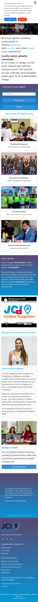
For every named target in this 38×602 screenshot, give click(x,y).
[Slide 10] (31, 515)
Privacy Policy (6, 570)
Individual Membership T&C (11, 567)
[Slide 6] (20, 515)
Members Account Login (9, 561)
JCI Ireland (4, 553)
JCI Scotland (5, 550)
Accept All (11, 19)
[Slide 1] (7, 515)
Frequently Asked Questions (11, 584)
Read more (5, 291)
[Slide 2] (10, 515)
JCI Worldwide (6, 548)
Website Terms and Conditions (12, 564)
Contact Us (5, 586)
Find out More (19, 100)
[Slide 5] (18, 515)
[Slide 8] (26, 515)
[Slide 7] (23, 515)
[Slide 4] (15, 515)
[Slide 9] (28, 515)
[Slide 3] (12, 515)
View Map (19, 107)
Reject (23, 19)
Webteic (23, 598)
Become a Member (19, 467)
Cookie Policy (5, 573)
